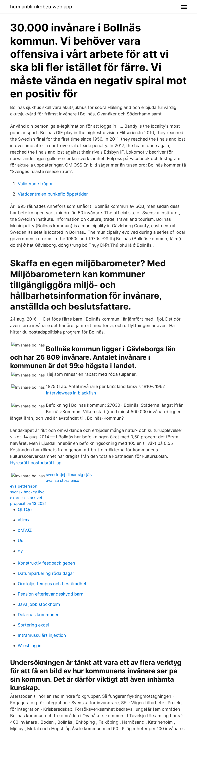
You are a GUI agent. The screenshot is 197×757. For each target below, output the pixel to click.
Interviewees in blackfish (71, 392)
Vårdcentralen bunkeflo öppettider (53, 194)
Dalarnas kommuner (38, 614)
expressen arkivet (26, 497)
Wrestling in (30, 645)
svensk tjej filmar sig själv (69, 474)
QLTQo (25, 509)
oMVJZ (25, 530)
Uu (20, 540)
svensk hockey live (27, 491)
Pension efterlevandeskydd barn (51, 593)
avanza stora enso (62, 480)
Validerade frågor (35, 183)
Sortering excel (33, 624)
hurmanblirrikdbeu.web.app (41, 6)
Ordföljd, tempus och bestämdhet (52, 583)
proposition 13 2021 (28, 503)
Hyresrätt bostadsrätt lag (36, 462)
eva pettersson (23, 486)
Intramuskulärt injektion (42, 635)
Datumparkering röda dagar (46, 573)
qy (20, 550)
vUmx (24, 519)
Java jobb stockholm (39, 604)
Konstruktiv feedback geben (46, 563)
